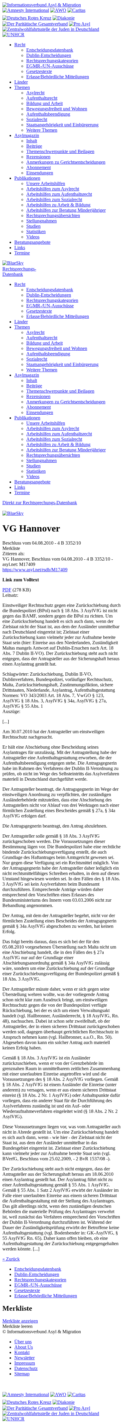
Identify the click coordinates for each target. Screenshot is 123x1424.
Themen (22, 87)
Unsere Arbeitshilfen (45, 183)
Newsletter (24, 1357)
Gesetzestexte (39, 71)
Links (19, 247)
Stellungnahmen (41, 220)
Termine (22, 252)
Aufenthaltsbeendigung (48, 114)
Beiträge (34, 146)
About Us (23, 1347)
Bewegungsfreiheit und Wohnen (56, 108)
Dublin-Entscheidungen (48, 55)
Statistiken (36, 231)
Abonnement (38, 167)
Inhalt (31, 140)
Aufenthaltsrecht (41, 98)
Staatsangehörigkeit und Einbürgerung (62, 124)
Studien (33, 226)
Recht (19, 44)
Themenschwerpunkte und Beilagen (60, 151)
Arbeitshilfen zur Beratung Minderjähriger (66, 210)
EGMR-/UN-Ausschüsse (50, 66)
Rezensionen (38, 156)
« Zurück (11, 1258)
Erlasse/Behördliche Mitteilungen (57, 76)
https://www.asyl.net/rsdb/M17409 (34, 569)
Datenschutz (26, 1368)
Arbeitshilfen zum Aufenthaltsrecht (59, 194)
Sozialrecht (36, 119)
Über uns (23, 1341)
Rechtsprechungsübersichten (53, 215)
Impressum (24, 1363)
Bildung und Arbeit (44, 103)
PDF (6, 589)
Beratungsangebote (32, 242)
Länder (21, 82)
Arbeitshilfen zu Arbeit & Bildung (58, 204)
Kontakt (22, 1352)
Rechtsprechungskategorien (52, 60)
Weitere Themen (41, 130)
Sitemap (22, 1373)
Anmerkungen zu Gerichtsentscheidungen (65, 162)
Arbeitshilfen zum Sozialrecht (54, 199)
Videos (32, 236)
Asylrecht (35, 92)
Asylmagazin (26, 135)
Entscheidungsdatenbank (49, 49)
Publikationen (27, 178)
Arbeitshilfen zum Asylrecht (52, 188)
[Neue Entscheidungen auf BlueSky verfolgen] (61, 263)
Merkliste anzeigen (20, 1320)
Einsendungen (39, 172)
